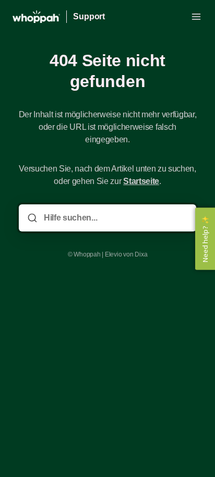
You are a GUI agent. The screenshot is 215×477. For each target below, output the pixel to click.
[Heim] (36, 16)
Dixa (141, 254)
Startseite (141, 181)
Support (89, 16)
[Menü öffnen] (196, 16)
